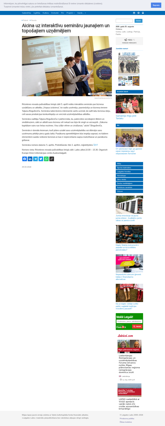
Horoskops (121, 176)
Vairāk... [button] (81, 13)
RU (62, 13)
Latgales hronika (124, 172)
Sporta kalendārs (124, 168)
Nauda (33, 20)
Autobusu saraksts (124, 187)
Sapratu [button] (156, 5)
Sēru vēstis (121, 179)
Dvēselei (55, 13)
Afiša (119, 164)
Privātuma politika (127, 418)
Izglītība (37, 13)
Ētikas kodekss (126, 422)
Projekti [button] (70, 13)
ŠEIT (95, 145)
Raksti (25, 20)
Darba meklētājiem (124, 183)
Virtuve (120, 191)
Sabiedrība (26, 13)
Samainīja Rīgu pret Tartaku (126, 117)
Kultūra (46, 13)
